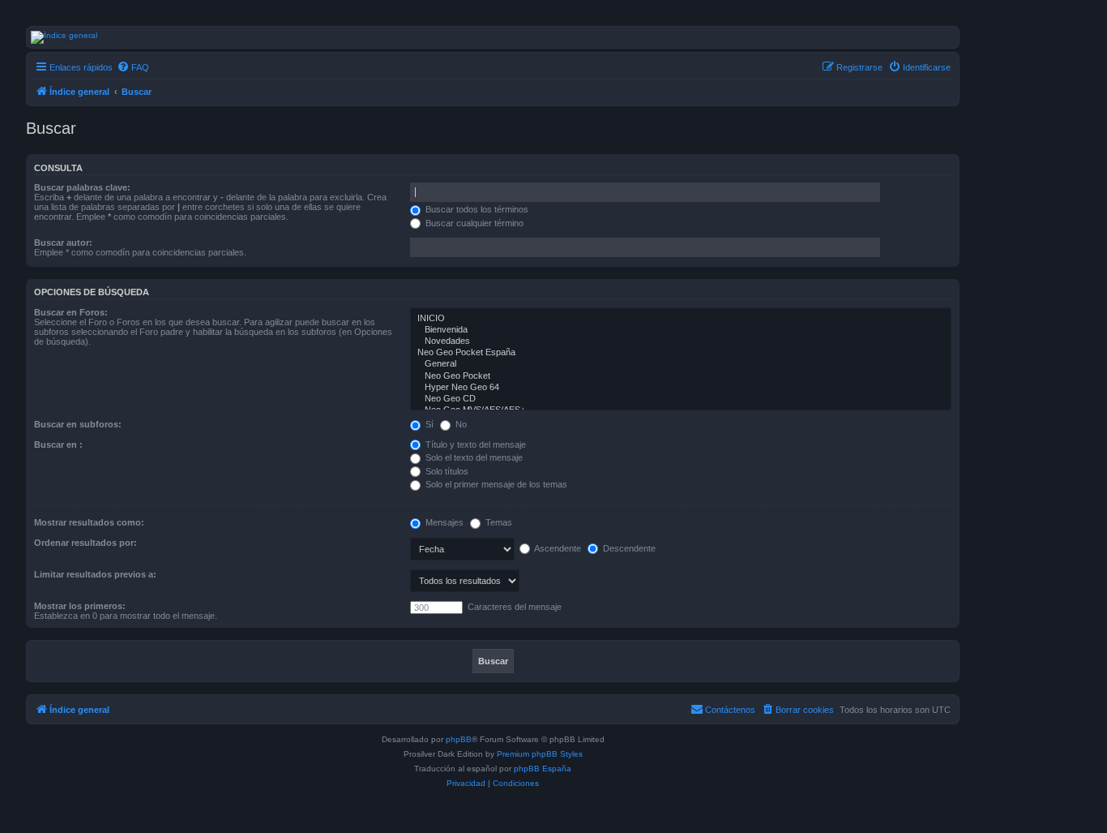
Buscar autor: (63, 242)
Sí (428, 424)
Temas (497, 522)
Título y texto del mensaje (474, 444)
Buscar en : (58, 444)
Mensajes (443, 522)
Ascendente (556, 548)
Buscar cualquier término (473, 223)
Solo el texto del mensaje (473, 457)
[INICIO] (681, 318)
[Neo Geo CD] (681, 399)
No (460, 424)
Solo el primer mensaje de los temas (495, 484)
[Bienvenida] (681, 330)
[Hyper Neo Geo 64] (681, 387)
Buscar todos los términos (475, 209)
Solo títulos (445, 471)
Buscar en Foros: (71, 312)
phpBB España (542, 768)
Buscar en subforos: (78, 424)
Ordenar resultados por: (85, 542)
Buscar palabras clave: (82, 187)
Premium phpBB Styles (540, 753)
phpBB (459, 739)
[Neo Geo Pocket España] (681, 353)
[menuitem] (133, 67)
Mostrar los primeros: (80, 606)
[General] (681, 364)
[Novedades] (681, 341)
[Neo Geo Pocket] (681, 376)
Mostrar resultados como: (89, 522)
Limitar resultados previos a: (95, 574)
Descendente (628, 548)
